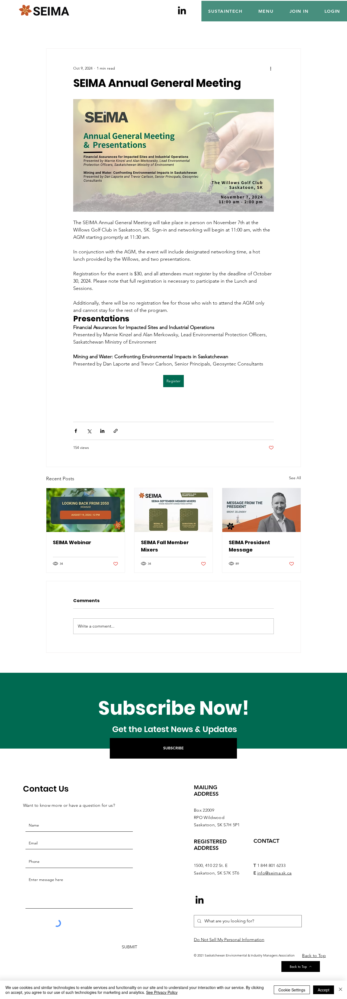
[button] (266, 11)
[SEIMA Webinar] (85, 510)
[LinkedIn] (182, 10)
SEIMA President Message (249, 546)
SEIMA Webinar (72, 542)
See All (295, 477)
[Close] (340, 990)
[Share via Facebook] (75, 430)
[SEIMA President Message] (261, 510)
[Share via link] (115, 430)
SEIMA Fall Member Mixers (165, 546)
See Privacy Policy (162, 992)
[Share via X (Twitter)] (89, 430)
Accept (323, 990)
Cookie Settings (291, 990)
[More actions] (270, 68)
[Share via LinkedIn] (102, 430)
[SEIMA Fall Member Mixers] (173, 510)
